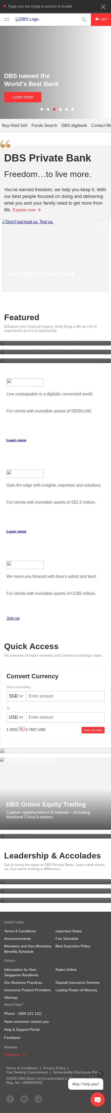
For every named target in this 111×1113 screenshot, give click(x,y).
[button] (103, 7)
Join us (13, 618)
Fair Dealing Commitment (27, 1072)
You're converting (18, 687)
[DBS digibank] (55, 836)
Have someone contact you (26, 1021)
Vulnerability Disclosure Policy (77, 1072)
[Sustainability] (55, 900)
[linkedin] (38, 1099)
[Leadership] (55, 881)
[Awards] (55, 891)
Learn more (22, 97)
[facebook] (10, 1099)
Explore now (24, 210)
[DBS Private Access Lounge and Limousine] (55, 352)
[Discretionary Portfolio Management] (55, 750)
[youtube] (24, 1099)
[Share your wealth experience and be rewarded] (55, 360)
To (8, 708)
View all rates (93, 730)
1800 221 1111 (30, 1013)
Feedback (12, 1037)
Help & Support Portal (21, 1029)
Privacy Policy (54, 1068)
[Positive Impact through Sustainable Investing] (55, 343)
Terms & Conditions (22, 1068)
